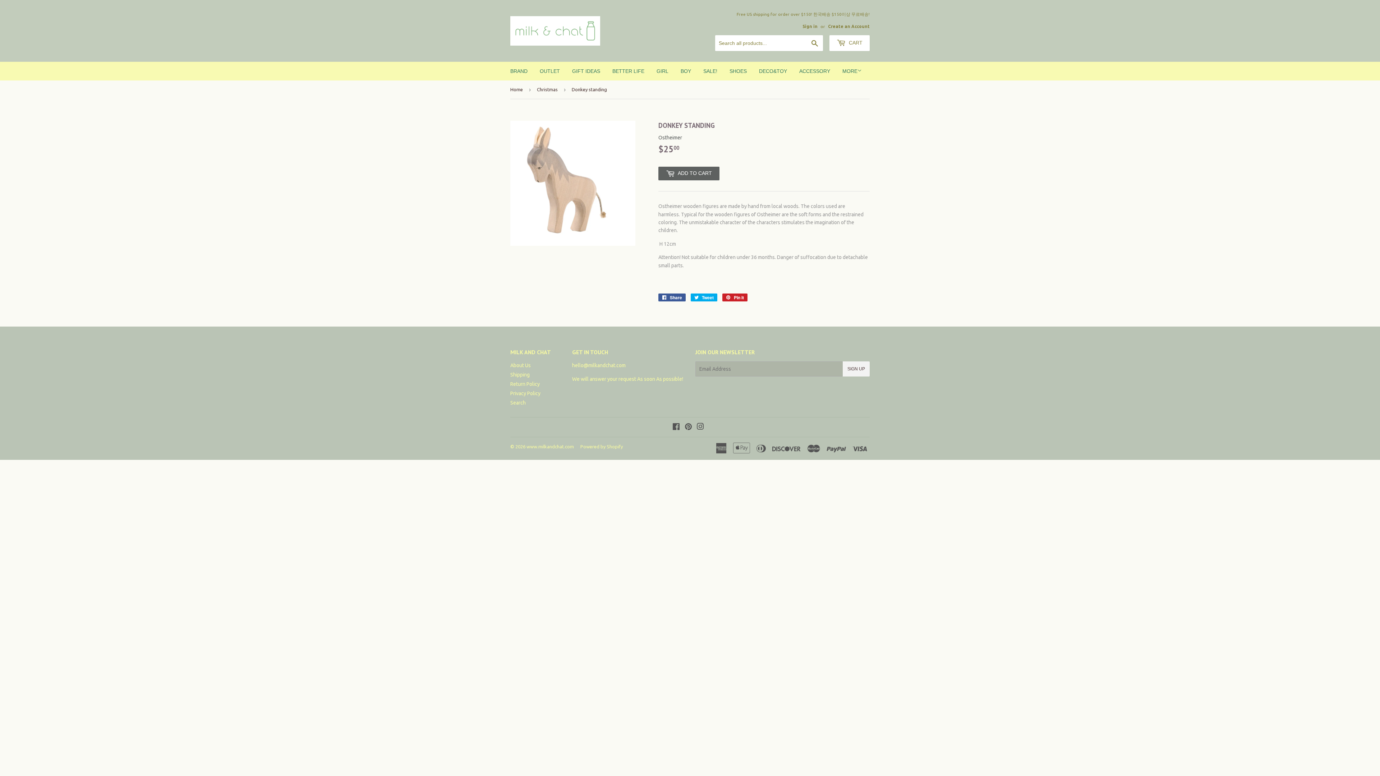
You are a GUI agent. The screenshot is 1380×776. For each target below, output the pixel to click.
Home (516, 89)
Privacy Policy (525, 393)
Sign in (810, 26)
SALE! (710, 71)
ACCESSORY (814, 71)
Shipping (520, 375)
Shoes (738, 71)
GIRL (662, 71)
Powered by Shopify (601, 446)
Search (518, 403)
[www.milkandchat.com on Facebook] (676, 427)
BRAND (519, 71)
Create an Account (849, 26)
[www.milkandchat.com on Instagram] (700, 427)
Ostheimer (670, 137)
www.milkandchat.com (550, 446)
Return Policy (525, 384)
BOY (686, 71)
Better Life (628, 71)
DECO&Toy (773, 71)
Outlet (550, 71)
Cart (854, 43)
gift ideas (586, 71)
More (849, 71)
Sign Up (856, 368)
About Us (520, 365)
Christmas (547, 89)
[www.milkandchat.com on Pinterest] (688, 427)
